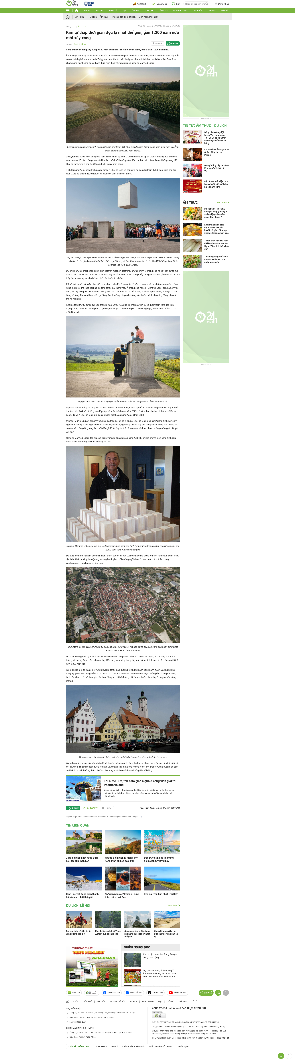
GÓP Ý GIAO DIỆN (9, 1056)
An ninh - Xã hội (117, 1002)
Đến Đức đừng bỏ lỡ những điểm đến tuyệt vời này (159, 859)
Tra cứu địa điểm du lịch (124, 16)
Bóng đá (113, 10)
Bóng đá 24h (136, 993)
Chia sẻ (174, 43)
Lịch (178, 4)
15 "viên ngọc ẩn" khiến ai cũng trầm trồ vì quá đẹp (122, 896)
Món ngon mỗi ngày (148, 16)
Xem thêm (172, 905)
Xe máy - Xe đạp (180, 10)
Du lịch (93, 16)
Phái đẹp (212, 10)
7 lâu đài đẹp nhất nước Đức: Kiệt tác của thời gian (82, 859)
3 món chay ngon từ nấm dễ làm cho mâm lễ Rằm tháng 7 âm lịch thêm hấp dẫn (216, 244)
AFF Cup (100, 10)
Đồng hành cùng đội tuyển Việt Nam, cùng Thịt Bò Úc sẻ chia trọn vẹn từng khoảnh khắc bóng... (215, 138)
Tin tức (87, 10)
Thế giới (101, 1002)
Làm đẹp (149, 10)
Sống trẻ (163, 10)
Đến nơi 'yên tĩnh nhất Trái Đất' (161, 894)
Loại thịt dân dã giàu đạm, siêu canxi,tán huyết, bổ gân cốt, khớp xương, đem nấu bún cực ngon (216, 228)
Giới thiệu (101, 1046)
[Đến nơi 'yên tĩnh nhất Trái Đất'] (162, 878)
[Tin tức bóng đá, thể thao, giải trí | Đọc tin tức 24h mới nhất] (72, 3)
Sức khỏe (197, 10)
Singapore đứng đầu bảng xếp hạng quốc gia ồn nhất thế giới (137, 934)
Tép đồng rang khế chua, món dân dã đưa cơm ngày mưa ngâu (216, 259)
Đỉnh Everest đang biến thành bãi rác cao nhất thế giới (82, 896)
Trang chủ (70, 26)
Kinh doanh (148, 1002)
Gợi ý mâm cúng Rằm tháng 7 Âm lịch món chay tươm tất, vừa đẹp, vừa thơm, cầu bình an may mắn (159, 973)
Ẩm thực (136, 10)
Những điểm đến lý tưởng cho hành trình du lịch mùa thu (121, 859)
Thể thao (183, 1002)
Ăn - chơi (80, 17)
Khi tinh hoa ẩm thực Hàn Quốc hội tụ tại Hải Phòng (216, 152)
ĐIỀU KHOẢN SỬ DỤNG (160, 1046)
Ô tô (195, 1002)
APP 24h (76, 993)
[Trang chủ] (70, 17)
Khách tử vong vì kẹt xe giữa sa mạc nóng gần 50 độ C (166, 934)
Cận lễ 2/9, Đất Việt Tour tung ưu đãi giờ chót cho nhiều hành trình (216, 184)
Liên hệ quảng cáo (79, 1046)
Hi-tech (133, 1002)
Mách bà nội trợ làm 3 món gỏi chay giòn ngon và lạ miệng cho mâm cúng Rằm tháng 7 (215, 213)
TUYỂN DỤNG (182, 1046)
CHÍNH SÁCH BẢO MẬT (133, 1046)
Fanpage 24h (114, 993)
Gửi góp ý (92, 808)
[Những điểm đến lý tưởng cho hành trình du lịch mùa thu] (123, 842)
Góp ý (115, 1046)
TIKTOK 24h (157, 993)
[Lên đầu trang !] (289, 1056)
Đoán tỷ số (162, 4)
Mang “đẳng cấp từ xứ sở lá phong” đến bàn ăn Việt (216, 168)
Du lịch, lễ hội (80, 44)
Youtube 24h (180, 993)
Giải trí (224, 10)
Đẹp (124, 10)
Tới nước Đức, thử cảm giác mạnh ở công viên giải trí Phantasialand (139, 783)
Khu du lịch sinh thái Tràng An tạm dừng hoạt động (160, 956)
